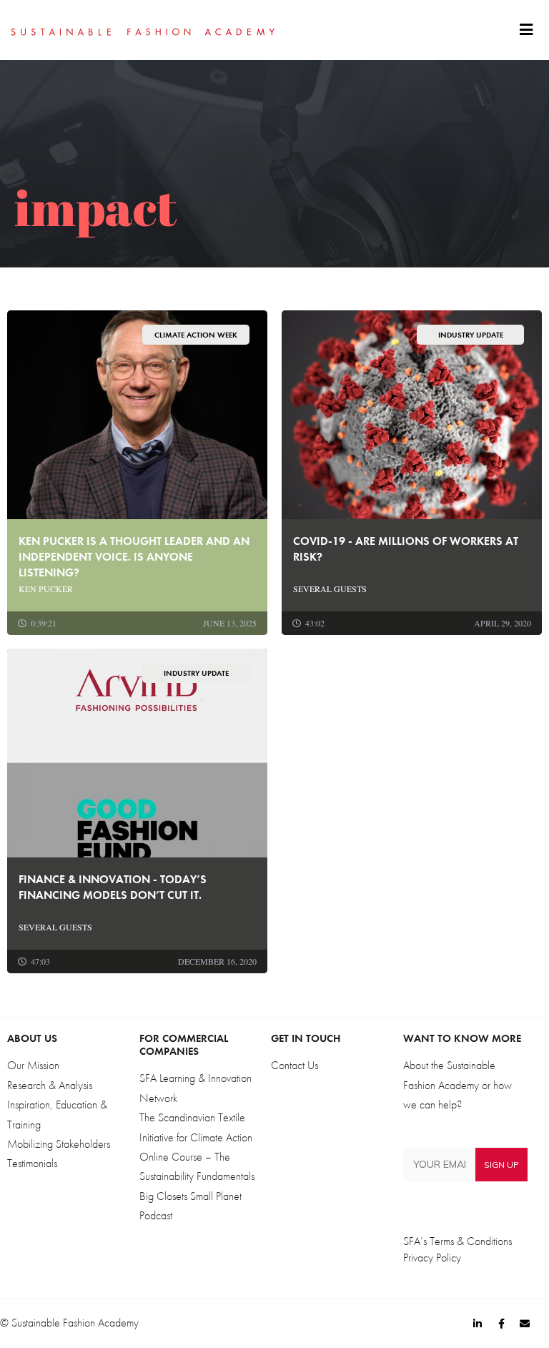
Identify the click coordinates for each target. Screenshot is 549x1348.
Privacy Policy (432, 1257)
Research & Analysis (49, 1085)
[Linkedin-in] (478, 1324)
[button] (525, 30)
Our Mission (33, 1065)
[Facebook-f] (501, 1324)
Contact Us (294, 1065)
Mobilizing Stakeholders (58, 1144)
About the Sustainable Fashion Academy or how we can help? (457, 1085)
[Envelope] (525, 1324)
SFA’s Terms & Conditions (457, 1241)
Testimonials (32, 1163)
